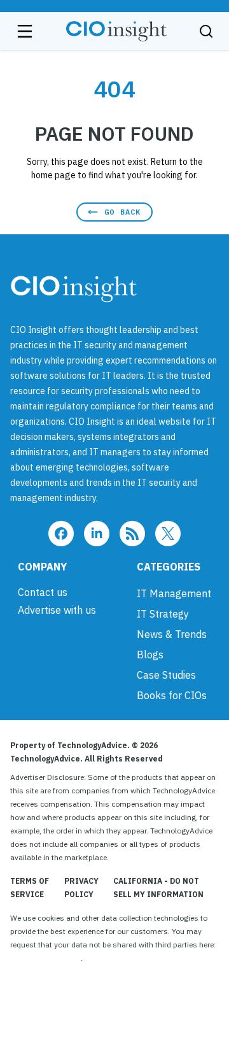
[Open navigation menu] (24, 31)
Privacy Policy (81, 887)
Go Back (122, 211)
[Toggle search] (206, 31)
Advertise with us (57, 610)
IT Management (174, 593)
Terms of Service (29, 887)
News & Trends (172, 634)
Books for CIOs (172, 695)
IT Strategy (163, 613)
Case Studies (166, 675)
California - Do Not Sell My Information (158, 887)
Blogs (150, 654)
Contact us (42, 592)
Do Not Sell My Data (45, 958)
